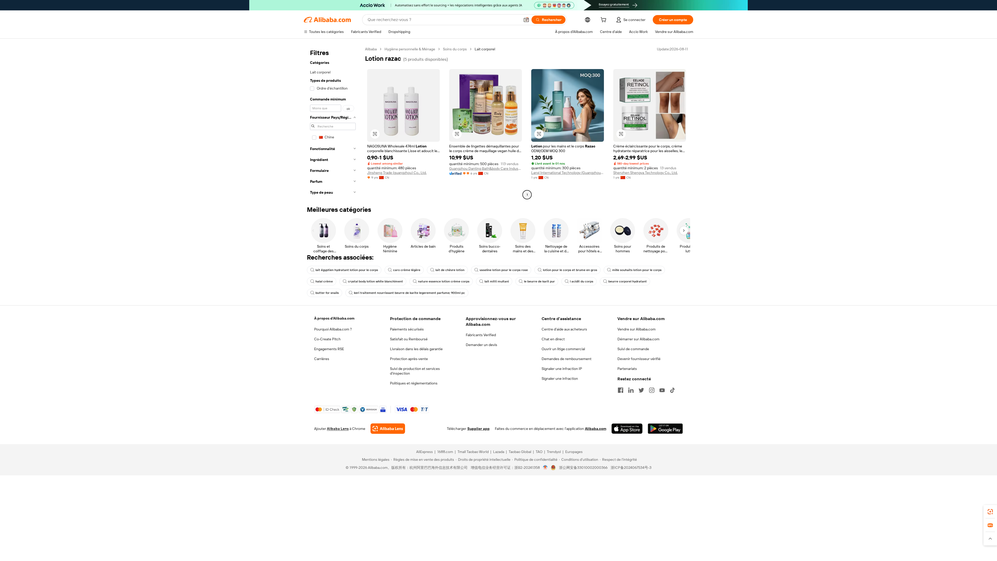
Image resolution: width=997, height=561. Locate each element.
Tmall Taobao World (473, 452)
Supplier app (478, 429)
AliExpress (424, 452)
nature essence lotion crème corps (443, 281)
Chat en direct (553, 339)
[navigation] (333, 122)
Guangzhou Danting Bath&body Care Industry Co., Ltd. (485, 168)
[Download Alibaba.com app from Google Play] (665, 428)
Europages (574, 452)
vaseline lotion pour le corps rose (504, 270)
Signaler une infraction (560, 378)
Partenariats (627, 369)
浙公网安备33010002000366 (583, 467)
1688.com (445, 452)
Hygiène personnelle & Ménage (410, 49)
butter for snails (327, 293)
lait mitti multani (496, 281)
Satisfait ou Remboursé (409, 339)
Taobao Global (520, 452)
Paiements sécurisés (407, 329)
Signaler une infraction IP (562, 369)
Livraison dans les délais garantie (416, 349)
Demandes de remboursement (566, 359)
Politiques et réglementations (413, 383)
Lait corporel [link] (485, 49)
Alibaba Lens (338, 429)
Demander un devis (481, 345)
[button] (526, 20)
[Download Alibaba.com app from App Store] (627, 428)
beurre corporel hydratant (627, 281)
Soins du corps (455, 49)
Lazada (498, 452)
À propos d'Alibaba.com (334, 318)
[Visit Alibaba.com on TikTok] (672, 390)
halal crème (324, 281)
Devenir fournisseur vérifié (639, 359)
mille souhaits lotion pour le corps (637, 270)
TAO (539, 452)
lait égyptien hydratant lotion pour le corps (346, 270)
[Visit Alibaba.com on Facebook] (620, 390)
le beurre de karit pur (539, 281)
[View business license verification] (545, 467)
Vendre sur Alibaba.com (636, 329)
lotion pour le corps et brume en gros (570, 270)
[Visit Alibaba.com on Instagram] (652, 390)
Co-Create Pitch (327, 339)
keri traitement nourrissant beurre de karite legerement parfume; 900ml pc (409, 293)
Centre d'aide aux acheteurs (564, 329)
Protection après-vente (409, 359)
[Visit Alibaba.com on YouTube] (662, 390)
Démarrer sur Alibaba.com (638, 339)
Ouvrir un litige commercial (563, 349)
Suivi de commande (633, 349)
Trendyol (554, 452)
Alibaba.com (595, 429)
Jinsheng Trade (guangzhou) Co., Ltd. (397, 173)
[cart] (604, 20)
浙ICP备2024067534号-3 (631, 467)
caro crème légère (406, 270)
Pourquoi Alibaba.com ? (333, 329)
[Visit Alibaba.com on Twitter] (641, 390)
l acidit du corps (581, 281)
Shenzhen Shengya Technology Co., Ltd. (645, 173)
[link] (990, 511)
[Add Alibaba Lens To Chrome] (387, 428)
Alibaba (371, 49)
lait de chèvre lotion (449, 270)
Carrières (321, 359)
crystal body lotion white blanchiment (375, 281)
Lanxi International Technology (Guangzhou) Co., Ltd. (567, 173)
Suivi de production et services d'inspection (415, 371)
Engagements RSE (329, 349)
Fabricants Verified (481, 335)
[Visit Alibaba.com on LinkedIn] (631, 390)
